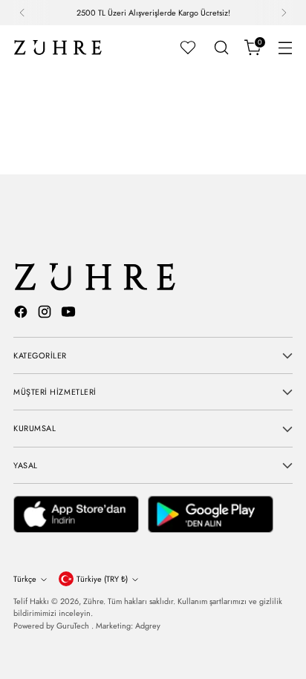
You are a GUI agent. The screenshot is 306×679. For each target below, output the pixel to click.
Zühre (93, 601)
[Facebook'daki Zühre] (22, 314)
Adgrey (147, 626)
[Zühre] (57, 47)
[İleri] (283, 12)
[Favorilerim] (188, 47)
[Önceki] (22, 12)
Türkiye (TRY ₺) (102, 579)
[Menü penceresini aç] (285, 48)
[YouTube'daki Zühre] (70, 314)
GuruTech (73, 626)
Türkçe (24, 579)
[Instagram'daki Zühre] (46, 314)
